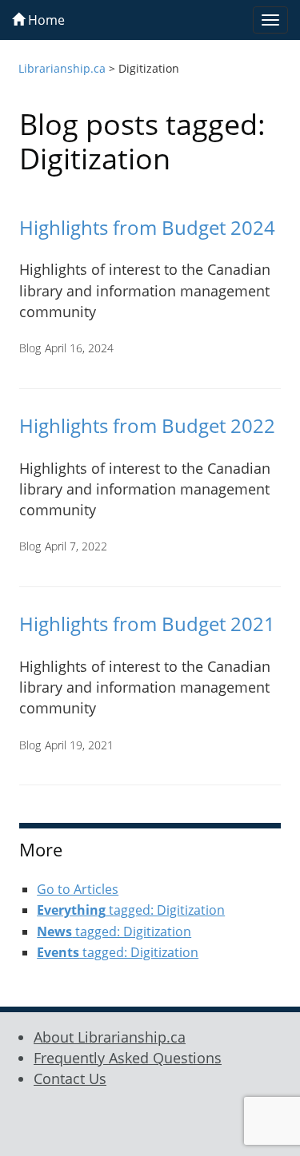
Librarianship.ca (62, 68)
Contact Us (70, 1078)
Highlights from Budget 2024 (147, 227)
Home (45, 20)
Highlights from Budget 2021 (147, 623)
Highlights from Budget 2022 (147, 425)
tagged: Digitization (131, 910)
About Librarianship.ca (110, 1037)
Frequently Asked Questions (128, 1057)
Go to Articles (77, 889)
